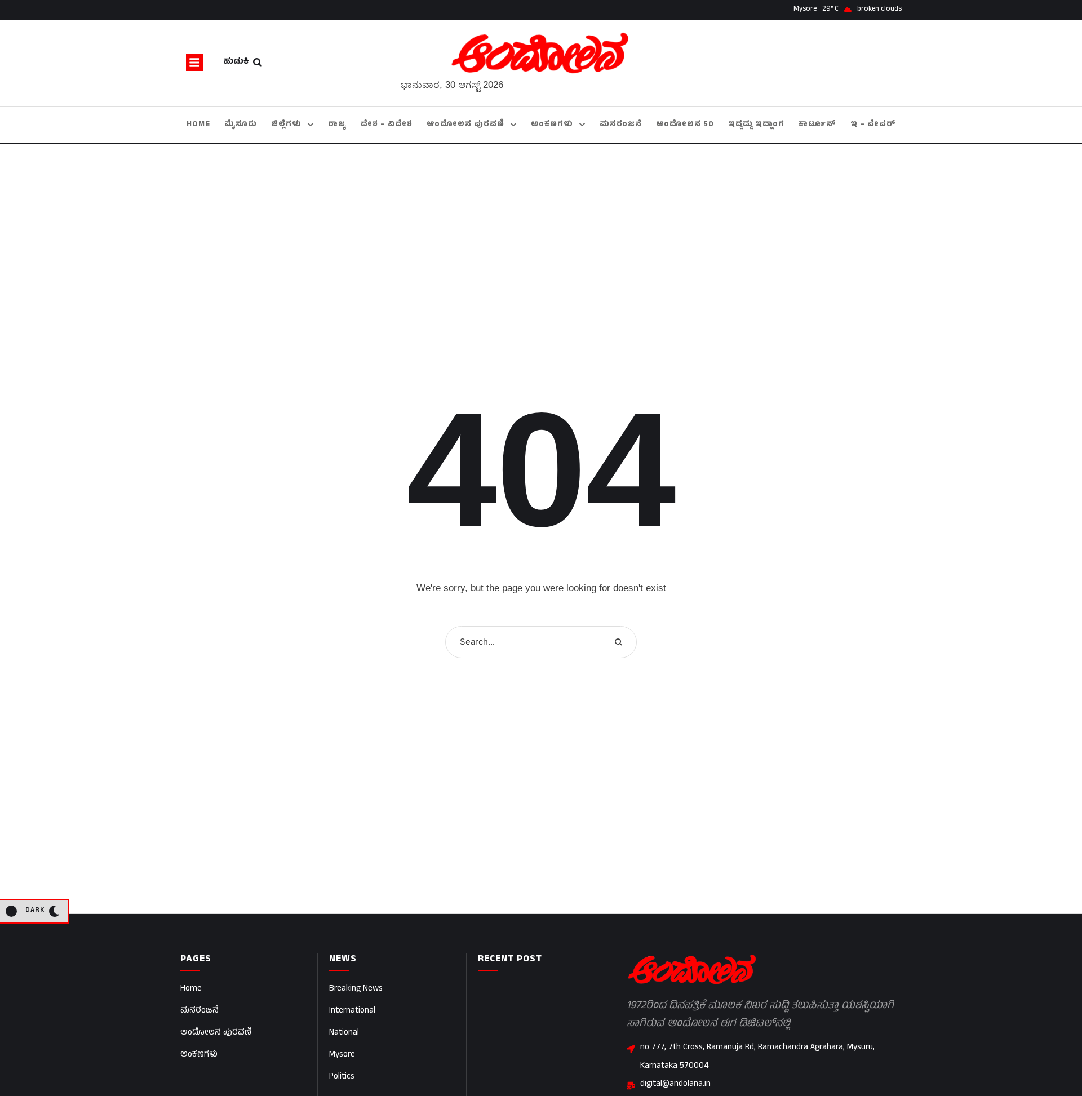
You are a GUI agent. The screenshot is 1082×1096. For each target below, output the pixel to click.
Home (191, 989)
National (344, 1033)
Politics (341, 1077)
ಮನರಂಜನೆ (199, 1011)
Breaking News (356, 989)
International (352, 1011)
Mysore (342, 1055)
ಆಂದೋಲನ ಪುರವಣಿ (215, 1033)
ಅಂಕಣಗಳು (199, 1055)
